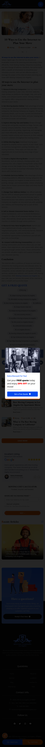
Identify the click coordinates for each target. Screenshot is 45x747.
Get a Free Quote (21, 394)
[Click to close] (37, 350)
